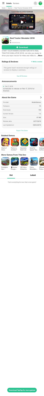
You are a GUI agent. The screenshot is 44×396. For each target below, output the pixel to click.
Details (9, 3)
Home (4, 8)
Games (10, 8)
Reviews (16, 3)
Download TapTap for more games (22, 390)
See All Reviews (22, 76)
